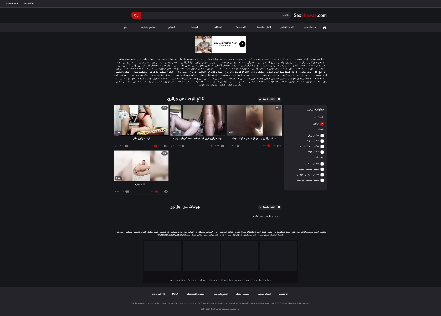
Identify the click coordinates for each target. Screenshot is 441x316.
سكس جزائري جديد (195, 69)
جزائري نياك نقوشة (241, 69)
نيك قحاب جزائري (296, 82)
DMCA (175, 294)
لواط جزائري (187, 62)
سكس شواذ (313, 141)
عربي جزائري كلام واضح (141, 69)
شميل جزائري (258, 72)
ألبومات (194, 27)
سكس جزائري (171, 63)
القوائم (171, 27)
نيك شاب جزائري (313, 82)
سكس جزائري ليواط (270, 75)
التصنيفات (241, 27)
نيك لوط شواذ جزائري (237, 72)
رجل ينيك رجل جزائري (205, 63)
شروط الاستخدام (195, 294)
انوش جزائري (305, 72)
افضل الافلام (287, 27)
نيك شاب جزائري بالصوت (161, 75)
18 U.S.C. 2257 (158, 294)
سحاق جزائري (120, 75)
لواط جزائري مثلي (256, 82)
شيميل (319, 157)
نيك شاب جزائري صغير (230, 85)
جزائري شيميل (227, 75)
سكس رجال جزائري (277, 82)
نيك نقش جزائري (123, 82)
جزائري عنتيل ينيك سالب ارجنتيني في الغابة (202, 82)
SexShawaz (216, 309)
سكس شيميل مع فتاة (308, 180)
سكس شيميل (312, 164)
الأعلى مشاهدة (264, 27)
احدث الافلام (310, 27)
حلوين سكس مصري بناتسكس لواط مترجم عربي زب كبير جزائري (288, 69)
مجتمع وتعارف (148, 27)
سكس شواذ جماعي (310, 146)
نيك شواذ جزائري (139, 75)
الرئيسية (324, 27)
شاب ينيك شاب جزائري (218, 69)
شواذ (320, 129)
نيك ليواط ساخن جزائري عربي (169, 69)
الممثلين (217, 27)
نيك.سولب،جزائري (237, 82)
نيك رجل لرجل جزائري (208, 85)
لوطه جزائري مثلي (208, 75)
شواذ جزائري (215, 72)
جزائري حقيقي (139, 82)
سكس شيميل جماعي (309, 169)
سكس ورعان (313, 152)
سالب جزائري (129, 63)
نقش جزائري (144, 63)
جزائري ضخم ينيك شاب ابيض (282, 72)
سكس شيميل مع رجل (308, 175)
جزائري (316, 124)
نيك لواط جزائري (161, 79)
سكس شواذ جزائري (186, 75)
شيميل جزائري (197, 72)
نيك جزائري (157, 63)
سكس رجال (314, 136)
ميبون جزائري (170, 82)
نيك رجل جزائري (155, 82)
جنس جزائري (181, 72)
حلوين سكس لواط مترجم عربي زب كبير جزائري (298, 59)
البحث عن (318, 117)
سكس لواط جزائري (248, 75)
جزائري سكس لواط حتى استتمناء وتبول (152, 72)
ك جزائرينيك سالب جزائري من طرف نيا (236, 63)
